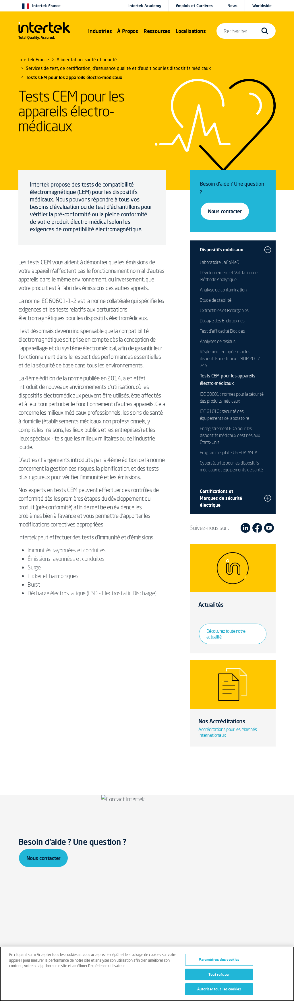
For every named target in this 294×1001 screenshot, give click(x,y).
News (232, 5)
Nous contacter (225, 211)
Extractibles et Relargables (224, 310)
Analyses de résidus (217, 341)
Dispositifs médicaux (221, 249)
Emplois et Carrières (194, 5)
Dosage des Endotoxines (222, 321)
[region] (147, 974)
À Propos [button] (127, 31)
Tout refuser (219, 974)
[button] (100, 31)
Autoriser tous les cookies (219, 989)
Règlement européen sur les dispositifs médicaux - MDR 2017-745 (231, 358)
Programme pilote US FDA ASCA (229, 452)
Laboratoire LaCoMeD (219, 262)
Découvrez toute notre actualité (225, 634)
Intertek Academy (144, 5)
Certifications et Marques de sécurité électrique (221, 498)
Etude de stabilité (215, 300)
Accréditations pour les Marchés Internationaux (227, 732)
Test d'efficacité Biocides (222, 331)
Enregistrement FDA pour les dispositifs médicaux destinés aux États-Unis (230, 435)
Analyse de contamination (223, 290)
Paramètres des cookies (219, 959)
